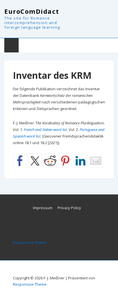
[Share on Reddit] (50, 161)
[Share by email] (96, 161)
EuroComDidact (31, 11)
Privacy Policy (69, 207)
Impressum (42, 207)
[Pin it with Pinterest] (65, 161)
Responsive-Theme (30, 242)
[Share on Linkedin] (80, 161)
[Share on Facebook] (20, 161)
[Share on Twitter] (35, 161)
